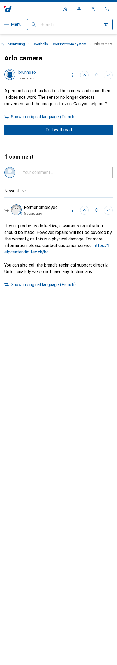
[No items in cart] (107, 9)
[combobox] (15, 190)
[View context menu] (72, 75)
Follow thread (58, 129)
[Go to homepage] (8, 9)
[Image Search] (106, 24)
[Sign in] (78, 9)
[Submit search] (33, 24)
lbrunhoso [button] (26, 72)
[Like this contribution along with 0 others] (84, 75)
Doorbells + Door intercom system (59, 44)
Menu (16, 24)
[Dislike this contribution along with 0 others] (108, 75)
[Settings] (64, 9)
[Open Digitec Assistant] (93, 9)
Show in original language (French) (43, 116)
